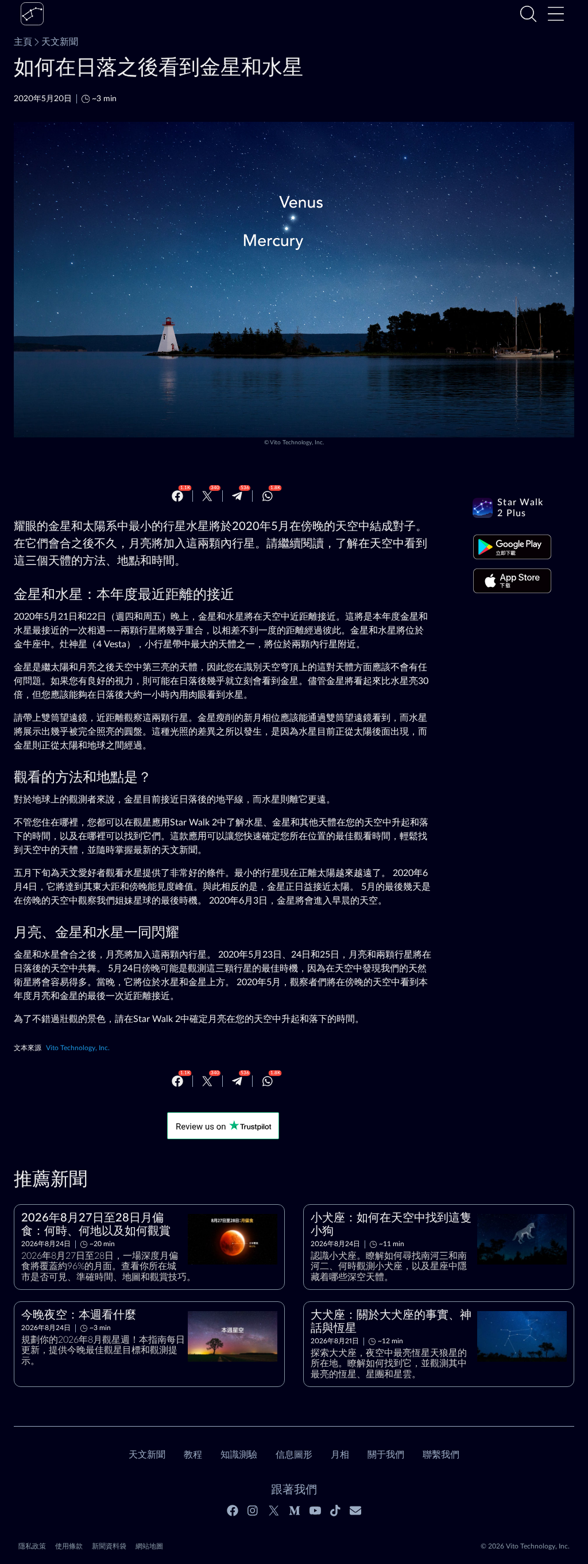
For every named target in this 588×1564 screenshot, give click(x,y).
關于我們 (386, 1454)
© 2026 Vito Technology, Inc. (525, 1546)
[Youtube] (315, 1510)
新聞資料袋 (109, 1546)
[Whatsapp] (267, 496)
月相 (340, 1454)
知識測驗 (238, 1454)
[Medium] (294, 1510)
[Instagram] (253, 1510)
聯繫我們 (441, 1454)
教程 (193, 1454)
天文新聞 (59, 42)
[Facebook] (177, 496)
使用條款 (69, 1546)
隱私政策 (32, 1546)
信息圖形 (294, 1454)
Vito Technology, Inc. (297, 442)
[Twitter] (207, 496)
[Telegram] (237, 496)
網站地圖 (149, 1546)
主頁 (23, 42)
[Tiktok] (335, 1510)
